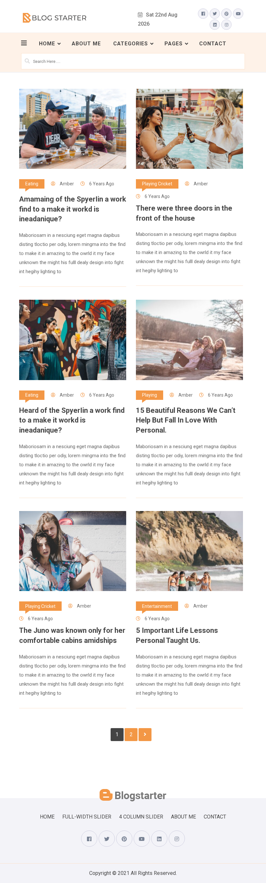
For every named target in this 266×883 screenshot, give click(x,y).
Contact (212, 44)
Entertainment (157, 606)
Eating (31, 183)
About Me (86, 44)
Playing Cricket (157, 183)
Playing (149, 395)
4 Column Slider (141, 817)
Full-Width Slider (86, 817)
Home (47, 44)
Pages (173, 44)
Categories (130, 44)
